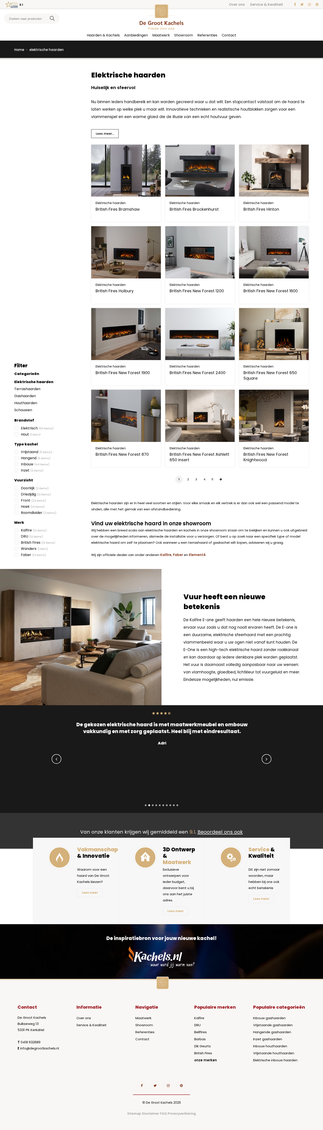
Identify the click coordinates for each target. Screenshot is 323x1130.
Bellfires (200, 1032)
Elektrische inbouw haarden (275, 1060)
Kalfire (34, 530)
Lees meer (90, 892)
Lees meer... (105, 133)
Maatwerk (161, 35)
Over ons (237, 4)
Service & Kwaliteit (266, 4)
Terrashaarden (27, 388)
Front (33, 500)
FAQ (163, 1113)
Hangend (35, 458)
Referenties (207, 35)
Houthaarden (25, 402)
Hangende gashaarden (272, 1032)
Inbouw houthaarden (270, 1046)
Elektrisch (37, 428)
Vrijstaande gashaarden (273, 1025)
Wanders (34, 548)
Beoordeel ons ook (220, 832)
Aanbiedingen (136, 35)
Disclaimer (150, 1113)
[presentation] (56, 759)
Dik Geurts (202, 1046)
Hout (30, 434)
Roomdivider (38, 512)
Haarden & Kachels (103, 35)
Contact (229, 35)
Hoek (33, 506)
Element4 (197, 554)
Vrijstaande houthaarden (273, 1053)
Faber (33, 554)
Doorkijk (35, 488)
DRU (32, 536)
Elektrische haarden (33, 381)
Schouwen (23, 410)
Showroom (183, 35)
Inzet (32, 470)
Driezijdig (36, 494)
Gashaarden (25, 395)
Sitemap (134, 1113)
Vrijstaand (36, 451)
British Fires (38, 542)
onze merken (205, 1060)
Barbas (200, 1039)
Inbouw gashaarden (269, 1018)
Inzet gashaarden (267, 1039)
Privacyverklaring (182, 1113)
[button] (145, 805)
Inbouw (35, 464)
